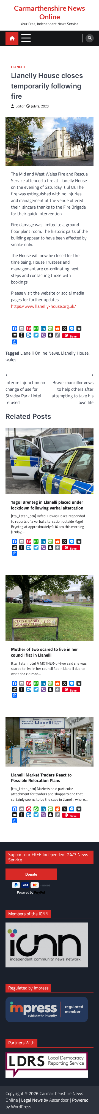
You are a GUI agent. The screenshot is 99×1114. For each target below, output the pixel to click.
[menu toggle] (26, 38)
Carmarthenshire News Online (49, 12)
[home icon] (12, 38)
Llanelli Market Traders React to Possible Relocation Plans (41, 778)
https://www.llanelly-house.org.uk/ (43, 306)
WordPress (21, 1106)
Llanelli (18, 67)
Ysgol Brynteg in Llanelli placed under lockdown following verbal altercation (47, 505)
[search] (90, 38)
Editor (20, 106)
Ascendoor (59, 1100)
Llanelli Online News (39, 353)
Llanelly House (75, 353)
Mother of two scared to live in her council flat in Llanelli (44, 652)
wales (11, 359)
